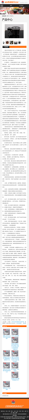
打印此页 (19, 323)
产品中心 (11, 15)
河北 (23, 411)
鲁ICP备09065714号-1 (7, 414)
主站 (6, 411)
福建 (16, 412)
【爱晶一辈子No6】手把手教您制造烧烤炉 (7, 337)
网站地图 (15, 415)
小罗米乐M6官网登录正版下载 (17, 321)
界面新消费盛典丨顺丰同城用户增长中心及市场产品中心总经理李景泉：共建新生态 (15, 346)
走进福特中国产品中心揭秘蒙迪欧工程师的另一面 (7, 358)
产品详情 (6, 46)
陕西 (14, 412)
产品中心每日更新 (15, 335)
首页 (8, 15)
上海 (15, 411)
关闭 (24, 323)
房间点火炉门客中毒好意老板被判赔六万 (7, 371)
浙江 (12, 411)
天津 (20, 411)
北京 (17, 411)
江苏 (9, 411)
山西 (25, 411)
